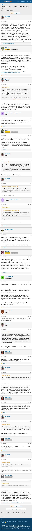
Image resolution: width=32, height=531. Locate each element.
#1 (30, 21)
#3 (30, 84)
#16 (30, 402)
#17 (30, 421)
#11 (30, 282)
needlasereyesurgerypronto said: (9, 186)
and (7, 306)
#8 (30, 204)
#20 (30, 480)
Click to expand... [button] (16, 99)
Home (2, 522)
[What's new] (27, 1)
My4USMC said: (5, 375)
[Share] (29, 22)
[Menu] (2, 1)
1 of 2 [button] (12, 13)
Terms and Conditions (26, 528)
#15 (30, 372)
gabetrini (4, 10)
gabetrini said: (5, 207)
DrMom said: (4, 87)
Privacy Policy (17, 528)
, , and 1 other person (13, 502)
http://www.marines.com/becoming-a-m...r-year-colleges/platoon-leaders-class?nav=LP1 (13, 71)
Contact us (3, 521)
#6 (30, 159)
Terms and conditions (11, 521)
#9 (30, 234)
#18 (30, 443)
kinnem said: (4, 332)
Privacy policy (20, 521)
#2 (30, 53)
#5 (30, 135)
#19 (30, 459)
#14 (30, 356)
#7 (30, 183)
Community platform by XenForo (13, 525)
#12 (30, 316)
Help (26, 521)
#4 (30, 118)
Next (16, 13)
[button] (1, 519)
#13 (30, 329)
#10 (30, 256)
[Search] (30, 1)
